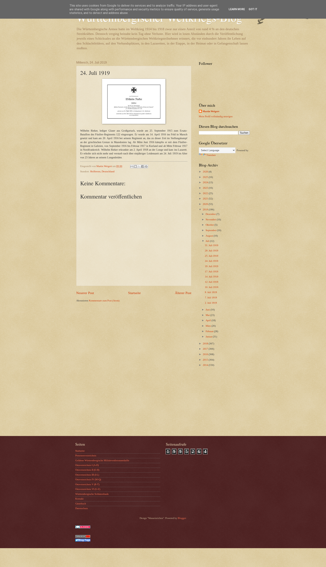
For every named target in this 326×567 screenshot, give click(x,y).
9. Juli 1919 (211, 292)
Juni (208, 309)
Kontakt (79, 498)
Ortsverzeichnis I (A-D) (87, 465)
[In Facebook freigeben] (143, 166)
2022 (206, 193)
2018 (206, 343)
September (211, 230)
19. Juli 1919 (211, 266)
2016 (206, 354)
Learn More (237, 9)
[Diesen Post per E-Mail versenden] (132, 166)
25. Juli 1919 (211, 256)
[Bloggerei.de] (82, 527)
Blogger (182, 518)
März (208, 326)
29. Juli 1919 (211, 250)
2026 (206, 171)
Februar (210, 331)
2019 (206, 209)
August (210, 235)
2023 (206, 188)
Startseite (134, 293)
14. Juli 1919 (211, 276)
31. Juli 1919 (211, 245)
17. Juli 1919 (211, 271)
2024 (206, 182)
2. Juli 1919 (211, 303)
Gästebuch (80, 503)
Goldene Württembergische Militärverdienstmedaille (102, 460)
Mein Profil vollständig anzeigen (216, 116)
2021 (206, 198)
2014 (206, 365)
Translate (211, 155)
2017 (206, 349)
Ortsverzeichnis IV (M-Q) (88, 479)
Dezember (211, 214)
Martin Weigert (211, 111)
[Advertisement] (222, 405)
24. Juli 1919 (211, 261)
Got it (253, 9)
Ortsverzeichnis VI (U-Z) (87, 489)
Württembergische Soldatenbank (92, 494)
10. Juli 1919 (211, 287)
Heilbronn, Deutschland (102, 171)
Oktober (210, 225)
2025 (206, 177)
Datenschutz (81, 508)
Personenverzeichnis (85, 455)
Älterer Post (183, 293)
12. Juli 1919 (211, 282)
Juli (208, 241)
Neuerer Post (85, 293)
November (211, 219)
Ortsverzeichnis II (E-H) (87, 470)
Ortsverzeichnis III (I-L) (87, 475)
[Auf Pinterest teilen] (146, 166)
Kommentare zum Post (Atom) (104, 300)
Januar (209, 336)
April (208, 320)
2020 (206, 204)
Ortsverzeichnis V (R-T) (87, 484)
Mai (208, 315)
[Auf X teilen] (139, 166)
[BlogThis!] (135, 166)
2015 (206, 360)
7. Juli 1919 (211, 297)
